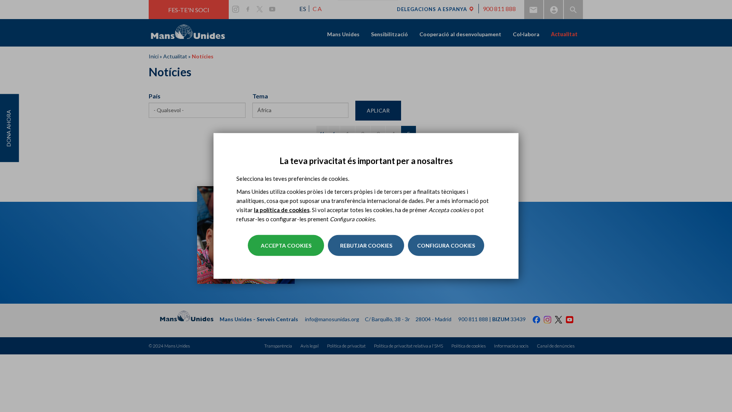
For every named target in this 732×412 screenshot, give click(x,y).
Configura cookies (446, 245)
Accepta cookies (286, 245)
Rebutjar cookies (366, 245)
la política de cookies (282, 209)
